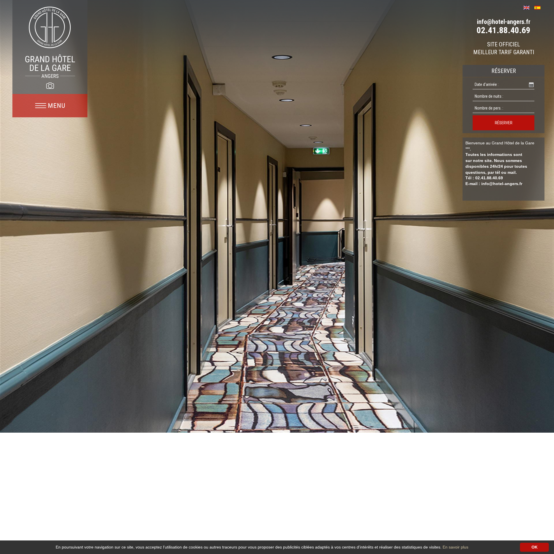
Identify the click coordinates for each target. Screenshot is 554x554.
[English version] (528, 7)
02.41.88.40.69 (503, 30)
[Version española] (539, 7)
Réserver (503, 122)
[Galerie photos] (49, 85)
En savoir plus (455, 547)
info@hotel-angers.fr (503, 21)
